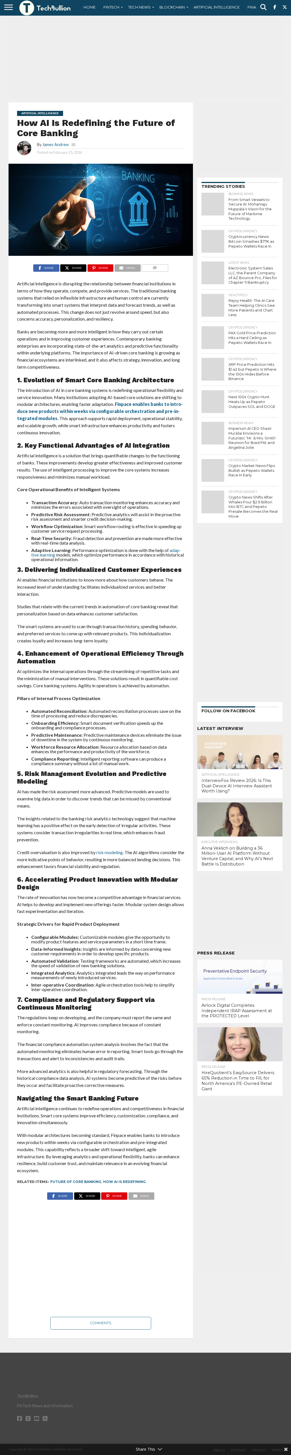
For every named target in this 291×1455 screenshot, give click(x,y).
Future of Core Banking (75, 1182)
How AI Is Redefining (124, 1182)
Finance (256, 7)
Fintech (111, 7)
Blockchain (172, 7)
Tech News (139, 7)
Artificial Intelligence (217, 7)
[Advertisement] (145, 58)
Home (89, 7)
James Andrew (55, 144)
